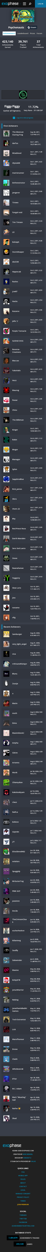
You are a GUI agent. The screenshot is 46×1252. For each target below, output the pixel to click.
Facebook (23, 1222)
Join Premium (23, 1204)
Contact (23, 1186)
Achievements (9, 33)
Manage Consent (23, 1193)
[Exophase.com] (11, 4)
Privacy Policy (23, 1197)
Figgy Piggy (12, 106)
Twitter (23, 1219)
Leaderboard (22, 33)
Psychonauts (16, 27)
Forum (39, 33)
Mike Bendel (28, 1154)
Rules (23, 1179)
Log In (40, 4)
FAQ (23, 1172)
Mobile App (23, 1175)
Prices (32, 33)
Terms (23, 1201)
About (23, 1183)
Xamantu (27, 1158)
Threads (23, 1215)
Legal (23, 1190)
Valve (33, 1161)
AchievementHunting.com (23, 1226)
